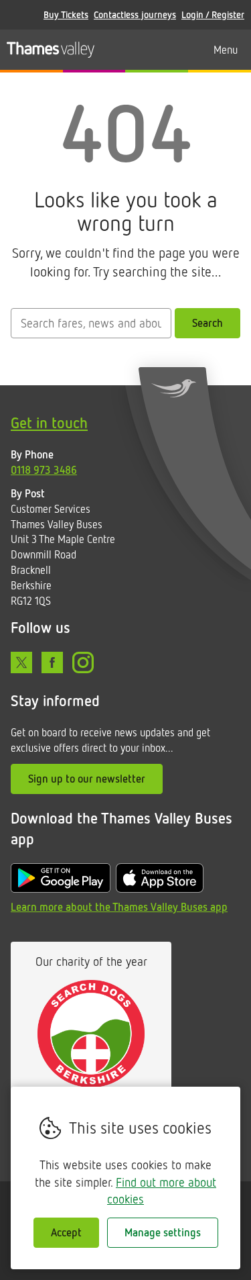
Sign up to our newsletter (86, 778)
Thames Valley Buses (50, 50)
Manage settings (162, 1232)
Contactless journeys (135, 14)
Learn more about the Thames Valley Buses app (119, 907)
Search (207, 323)
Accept (66, 1232)
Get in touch (49, 422)
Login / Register (212, 14)
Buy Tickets (66, 14)
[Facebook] (52, 662)
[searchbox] (91, 323)
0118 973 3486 (44, 470)
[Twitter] (21, 662)
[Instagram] (83, 662)
